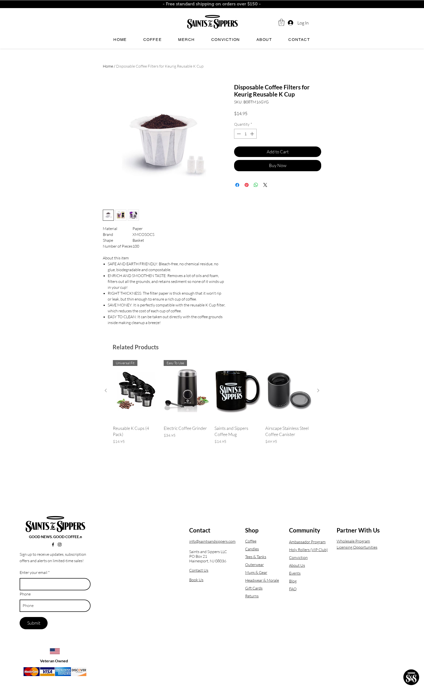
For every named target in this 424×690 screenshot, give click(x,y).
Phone (25, 594)
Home (108, 66)
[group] (212, 402)
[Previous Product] (106, 390)
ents (297, 573)
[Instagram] (59, 544)
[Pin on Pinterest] (247, 185)
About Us (297, 565)
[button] (281, 22)
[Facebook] (53, 544)
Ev (291, 573)
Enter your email (33, 572)
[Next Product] (318, 390)
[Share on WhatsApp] (256, 185)
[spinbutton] (245, 133)
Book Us (196, 579)
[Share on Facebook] (237, 185)
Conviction (298, 557)
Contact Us (198, 570)
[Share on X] (265, 185)
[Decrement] (238, 133)
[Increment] (252, 133)
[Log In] (290, 22)
